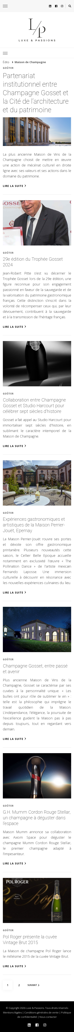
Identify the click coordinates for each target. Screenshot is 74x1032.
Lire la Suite (13, 186)
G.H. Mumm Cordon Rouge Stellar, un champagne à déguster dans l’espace (37, 817)
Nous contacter (48, 1017)
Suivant (32, 985)
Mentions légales (12, 1012)
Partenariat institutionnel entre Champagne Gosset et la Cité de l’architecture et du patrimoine (35, 93)
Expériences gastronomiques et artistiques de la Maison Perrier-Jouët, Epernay (34, 525)
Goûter (8, 68)
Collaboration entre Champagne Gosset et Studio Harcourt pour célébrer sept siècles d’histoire (34, 405)
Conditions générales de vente (41, 1012)
